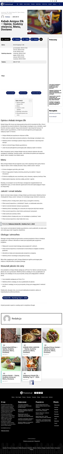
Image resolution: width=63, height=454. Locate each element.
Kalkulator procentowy (54, 113)
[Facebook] (51, 1)
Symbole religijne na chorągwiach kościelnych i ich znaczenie (25, 423)
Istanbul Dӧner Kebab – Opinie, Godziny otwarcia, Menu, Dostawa (52, 349)
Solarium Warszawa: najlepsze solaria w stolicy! (42, 413)
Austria (48, 448)
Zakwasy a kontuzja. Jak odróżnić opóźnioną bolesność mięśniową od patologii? (55, 92)
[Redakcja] (3, 16)
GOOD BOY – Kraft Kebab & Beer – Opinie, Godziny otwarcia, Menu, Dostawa (43, 421)
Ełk (7, 12)
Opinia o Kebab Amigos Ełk (21, 103)
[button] (59, 4)
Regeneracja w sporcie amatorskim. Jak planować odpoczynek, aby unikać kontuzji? (54, 97)
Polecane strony (5, 430)
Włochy (34, 448)
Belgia (43, 448)
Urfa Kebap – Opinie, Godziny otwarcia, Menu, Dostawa (42, 410)
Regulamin (37, 441)
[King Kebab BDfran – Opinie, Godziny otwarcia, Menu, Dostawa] (11, 335)
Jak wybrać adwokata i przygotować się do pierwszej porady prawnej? (54, 86)
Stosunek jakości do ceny (22, 114)
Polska (31, 449)
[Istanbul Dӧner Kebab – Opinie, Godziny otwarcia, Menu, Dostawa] (52, 335)
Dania (52, 448)
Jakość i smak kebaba (20, 108)
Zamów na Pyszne (10, 92)
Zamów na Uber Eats (36, 92)
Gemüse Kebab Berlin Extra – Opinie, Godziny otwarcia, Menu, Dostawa (43, 406)
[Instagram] (53, 1)
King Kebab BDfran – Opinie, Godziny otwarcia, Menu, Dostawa (10, 349)
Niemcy (39, 448)
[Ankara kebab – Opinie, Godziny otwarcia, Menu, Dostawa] (11, 363)
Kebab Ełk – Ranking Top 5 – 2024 (15, 298)
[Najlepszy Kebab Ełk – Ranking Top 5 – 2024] (31, 363)
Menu (18, 106)
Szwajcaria (15, 448)
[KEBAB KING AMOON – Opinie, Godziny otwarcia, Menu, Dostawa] (31, 335)
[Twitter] (54, 1)
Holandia (29, 448)
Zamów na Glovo (23, 92)
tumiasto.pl (3, 12)
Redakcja (7, 16)
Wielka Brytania (22, 448)
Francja (9, 448)
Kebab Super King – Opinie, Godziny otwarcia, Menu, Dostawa (43, 417)
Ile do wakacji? (53, 116)
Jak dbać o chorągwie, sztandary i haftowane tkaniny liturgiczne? (54, 103)
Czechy (5, 448)
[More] (41, 39)
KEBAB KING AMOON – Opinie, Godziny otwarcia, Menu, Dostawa (31, 349)
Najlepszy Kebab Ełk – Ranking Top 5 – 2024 (31, 376)
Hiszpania (57, 448)
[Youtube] (56, 1)
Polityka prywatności (28, 441)
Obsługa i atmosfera (22, 111)
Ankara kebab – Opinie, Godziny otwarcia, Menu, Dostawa (10, 377)
